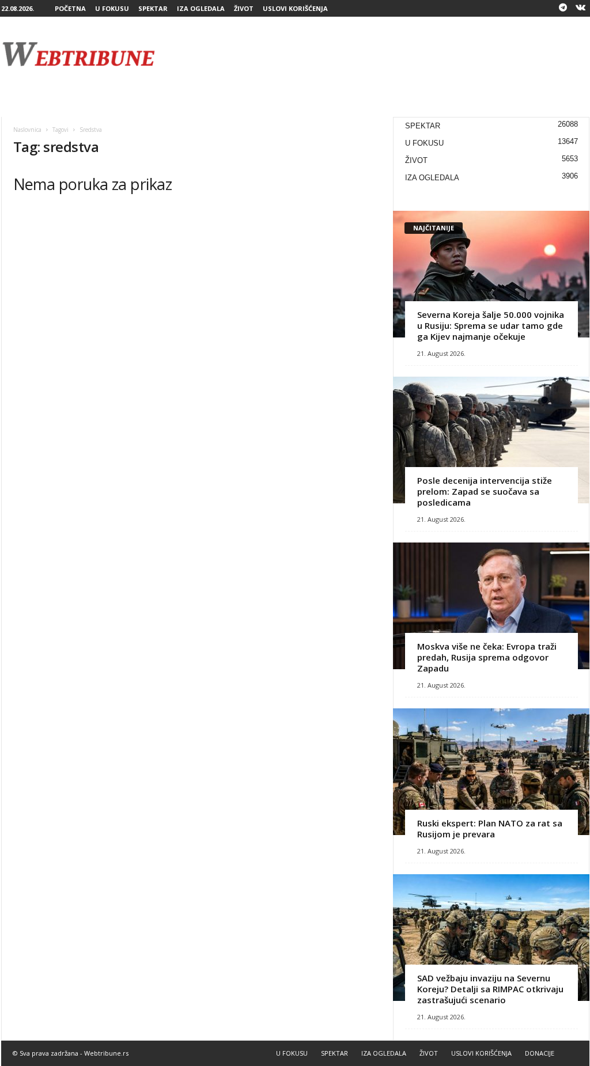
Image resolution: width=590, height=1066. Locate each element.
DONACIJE (539, 1053)
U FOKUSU (112, 8)
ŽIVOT (244, 8)
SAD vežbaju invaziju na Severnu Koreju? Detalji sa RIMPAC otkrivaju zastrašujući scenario (490, 989)
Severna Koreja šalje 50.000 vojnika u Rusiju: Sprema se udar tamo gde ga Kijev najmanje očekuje (490, 325)
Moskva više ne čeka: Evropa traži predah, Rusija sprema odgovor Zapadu (487, 657)
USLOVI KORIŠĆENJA (295, 8)
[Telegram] (563, 8)
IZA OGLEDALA (201, 8)
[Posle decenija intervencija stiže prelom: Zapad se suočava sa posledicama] (491, 440)
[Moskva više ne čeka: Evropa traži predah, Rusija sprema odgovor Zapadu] (491, 606)
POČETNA (70, 8)
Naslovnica (27, 130)
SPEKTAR (153, 8)
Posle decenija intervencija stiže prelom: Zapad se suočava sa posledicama (484, 491)
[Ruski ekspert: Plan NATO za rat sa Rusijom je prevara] (491, 771)
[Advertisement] (379, 54)
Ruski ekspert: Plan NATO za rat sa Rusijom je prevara (489, 828)
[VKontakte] (581, 8)
